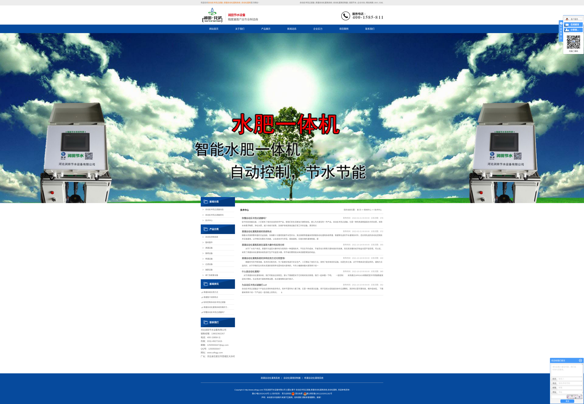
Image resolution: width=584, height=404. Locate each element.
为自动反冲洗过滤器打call (254, 285)
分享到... (575, 30)
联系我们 (369, 28)
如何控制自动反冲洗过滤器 (214, 302)
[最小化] (580, 360)
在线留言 (575, 24)
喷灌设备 (209, 259)
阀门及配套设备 (211, 275)
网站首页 (213, 28)
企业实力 (317, 28)
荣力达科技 (286, 394)
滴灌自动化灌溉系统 (324, 3)
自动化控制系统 (211, 237)
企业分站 (361, 3)
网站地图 (370, 3)
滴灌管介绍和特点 (210, 297)
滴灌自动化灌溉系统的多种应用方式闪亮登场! (263, 258)
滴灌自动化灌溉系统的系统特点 (257, 231)
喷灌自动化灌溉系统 (313, 378)
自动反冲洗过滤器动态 (214, 210)
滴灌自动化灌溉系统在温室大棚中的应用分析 (263, 245)
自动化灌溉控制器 (340, 3)
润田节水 (352, 3)
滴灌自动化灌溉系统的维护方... (216, 307)
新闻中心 (367, 210)
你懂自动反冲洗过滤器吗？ (214, 312)
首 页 (359, 210)
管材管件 (209, 242)
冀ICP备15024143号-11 (262, 394)
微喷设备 (209, 253)
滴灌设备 (209, 248)
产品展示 (265, 28)
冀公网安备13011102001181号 (319, 394)
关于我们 (239, 28)
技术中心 (209, 220)
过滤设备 (209, 264)
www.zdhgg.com (215, 352)
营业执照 (298, 394)
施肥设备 (209, 270)
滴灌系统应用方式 (210, 292)
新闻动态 (291, 28)
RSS (376, 3)
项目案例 (343, 28)
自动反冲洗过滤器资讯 (214, 215)
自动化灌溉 (332, 390)
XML (381, 3)
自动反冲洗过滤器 (307, 3)
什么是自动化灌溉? (251, 271)
